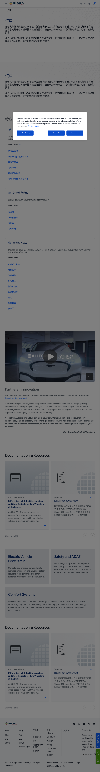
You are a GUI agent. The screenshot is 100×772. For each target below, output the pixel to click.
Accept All (75, 133)
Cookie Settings (25, 133)
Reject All (56, 133)
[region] (50, 126)
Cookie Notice (33, 126)
